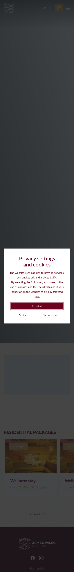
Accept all (37, 306)
